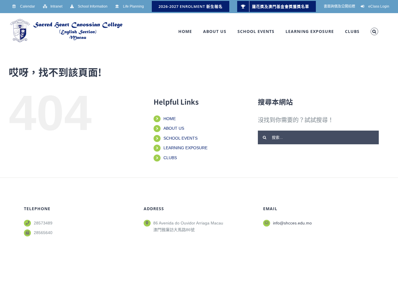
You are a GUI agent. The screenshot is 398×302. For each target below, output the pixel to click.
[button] (374, 31)
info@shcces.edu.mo (292, 223)
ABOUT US (173, 128)
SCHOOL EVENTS (180, 138)
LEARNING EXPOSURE (185, 147)
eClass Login (378, 6)
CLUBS (170, 157)
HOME (169, 118)
